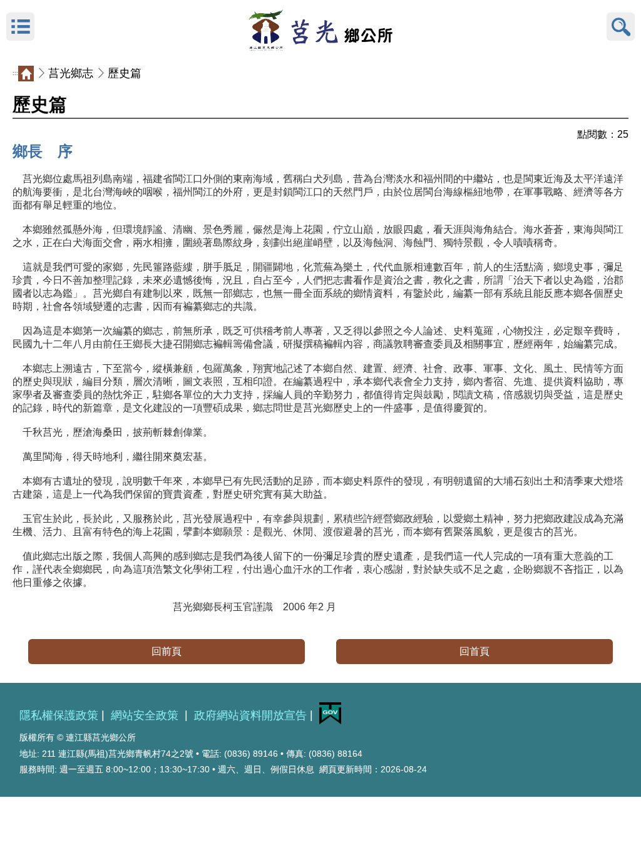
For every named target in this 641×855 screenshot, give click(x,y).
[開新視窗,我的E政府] (330, 721)
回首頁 (474, 651)
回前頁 (166, 651)
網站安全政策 (146, 715)
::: (15, 73)
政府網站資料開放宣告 (250, 715)
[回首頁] (320, 26)
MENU (20, 27)
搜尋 (621, 27)
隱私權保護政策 (58, 715)
